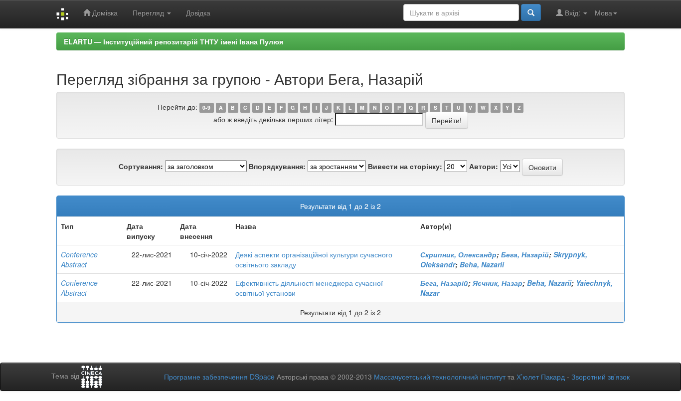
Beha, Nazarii (482, 264)
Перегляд (149, 12)
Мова (603, 12)
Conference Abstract (79, 259)
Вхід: (572, 12)
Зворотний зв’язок (600, 377)
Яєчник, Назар (497, 283)
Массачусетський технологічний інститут (440, 377)
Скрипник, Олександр (458, 254)
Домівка (104, 12)
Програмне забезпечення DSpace (219, 377)
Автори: (483, 166)
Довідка (198, 12)
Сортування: (141, 166)
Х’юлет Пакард (540, 377)
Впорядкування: (277, 166)
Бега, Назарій (525, 254)
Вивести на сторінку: (405, 166)
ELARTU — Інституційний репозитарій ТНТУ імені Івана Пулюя (173, 41)
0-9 (206, 107)
